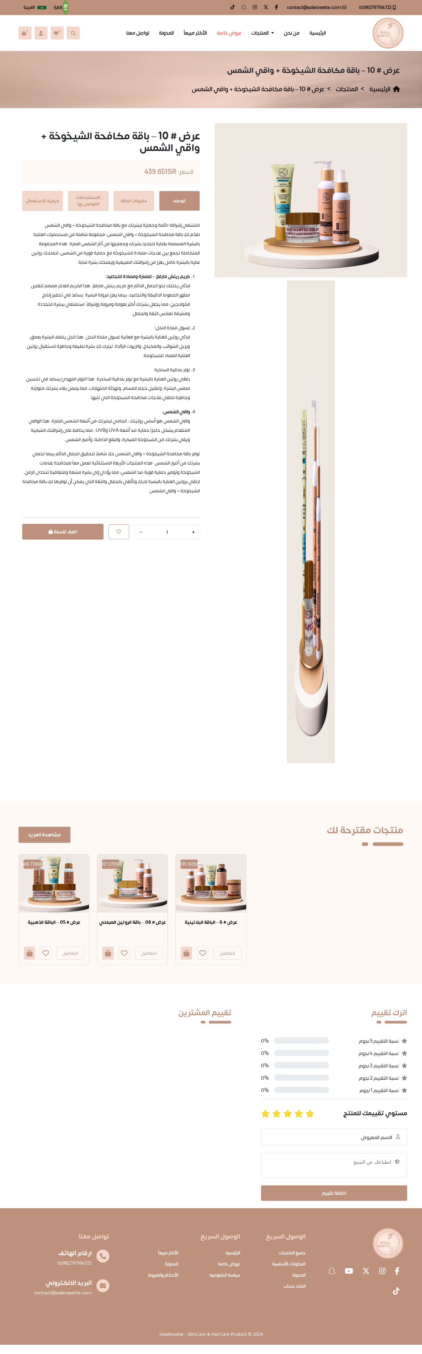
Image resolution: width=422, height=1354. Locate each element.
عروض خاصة (229, 33)
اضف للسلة (65, 532)
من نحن (292, 33)
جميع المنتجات (292, 1253)
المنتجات (260, 33)
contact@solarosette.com (314, 7)
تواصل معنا (137, 33)
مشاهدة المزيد (44, 835)
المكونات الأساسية (289, 1264)
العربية (29, 7)
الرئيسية (318, 33)
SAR (58, 8)
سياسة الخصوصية (224, 1275)
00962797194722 (375, 7)
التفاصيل (70, 953)
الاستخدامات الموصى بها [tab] (88, 201)
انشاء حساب (295, 1286)
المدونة (166, 33)
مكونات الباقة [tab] (134, 200)
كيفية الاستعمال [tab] (42, 200)
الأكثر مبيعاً (195, 33)
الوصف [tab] (179, 200)
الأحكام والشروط (163, 1275)
